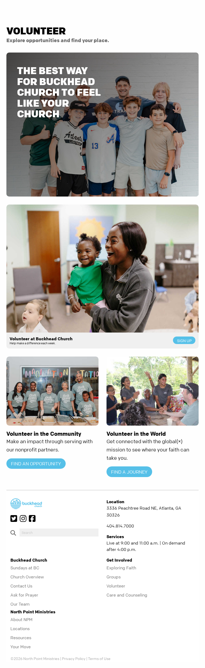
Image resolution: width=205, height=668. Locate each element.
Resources (20, 637)
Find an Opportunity (36, 463)
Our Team (20, 604)
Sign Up (184, 340)
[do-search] (58, 533)
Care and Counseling (127, 595)
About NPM (21, 619)
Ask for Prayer (24, 595)
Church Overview (27, 576)
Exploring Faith (121, 567)
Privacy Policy (73, 658)
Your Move (20, 646)
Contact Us (21, 586)
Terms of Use (99, 658)
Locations (20, 628)
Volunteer (116, 586)
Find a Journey (129, 472)
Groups (114, 576)
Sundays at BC (24, 567)
